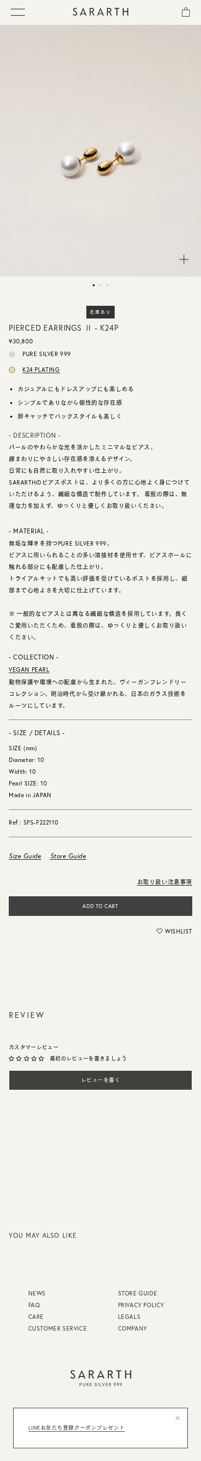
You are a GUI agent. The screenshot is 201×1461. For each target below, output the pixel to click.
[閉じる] (177, 1418)
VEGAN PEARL (29, 669)
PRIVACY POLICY (141, 1305)
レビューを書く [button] (101, 1080)
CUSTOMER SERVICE (57, 1328)
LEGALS (129, 1316)
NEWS (37, 1293)
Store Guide (68, 856)
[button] (174, 931)
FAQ (34, 1305)
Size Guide (25, 856)
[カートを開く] (186, 11)
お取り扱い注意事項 (164, 882)
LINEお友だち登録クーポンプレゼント (76, 1427)
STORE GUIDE (138, 1293)
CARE (36, 1316)
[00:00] (100, 150)
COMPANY (132, 1328)
